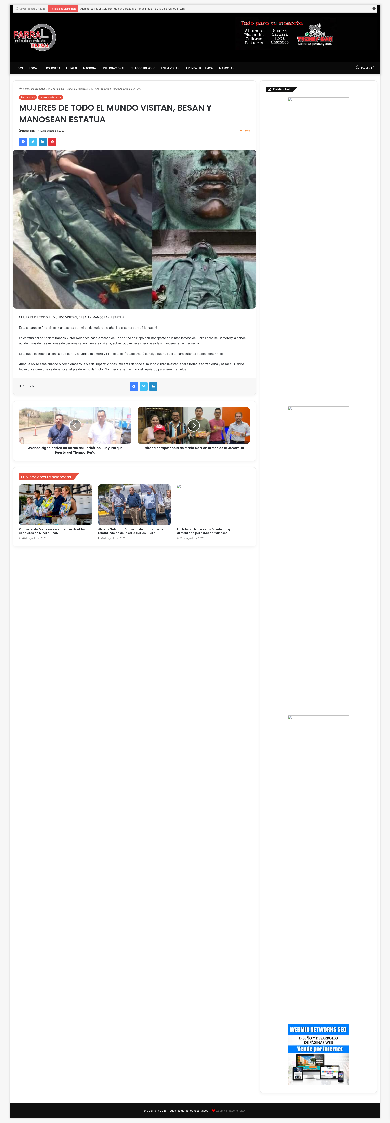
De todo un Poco (143, 68)
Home (20, 68)
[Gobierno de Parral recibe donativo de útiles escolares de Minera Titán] (55, 504)
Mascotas (226, 68)
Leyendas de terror (199, 68)
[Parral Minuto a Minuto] (35, 37)
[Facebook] (23, 142)
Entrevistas (170, 68)
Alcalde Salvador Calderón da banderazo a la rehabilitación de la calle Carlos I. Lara (132, 531)
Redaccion (28, 130)
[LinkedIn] (43, 142)
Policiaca (53, 68)
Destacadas (38, 88)
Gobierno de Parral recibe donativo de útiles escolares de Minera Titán (52, 531)
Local (33, 68)
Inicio (25, 88)
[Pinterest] (52, 142)
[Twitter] (33, 142)
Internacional (114, 68)
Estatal (72, 68)
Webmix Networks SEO (230, 1110)
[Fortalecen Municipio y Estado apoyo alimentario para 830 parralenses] (213, 504)
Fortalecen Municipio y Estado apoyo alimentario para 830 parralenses (124, 8)
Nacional (90, 68)
